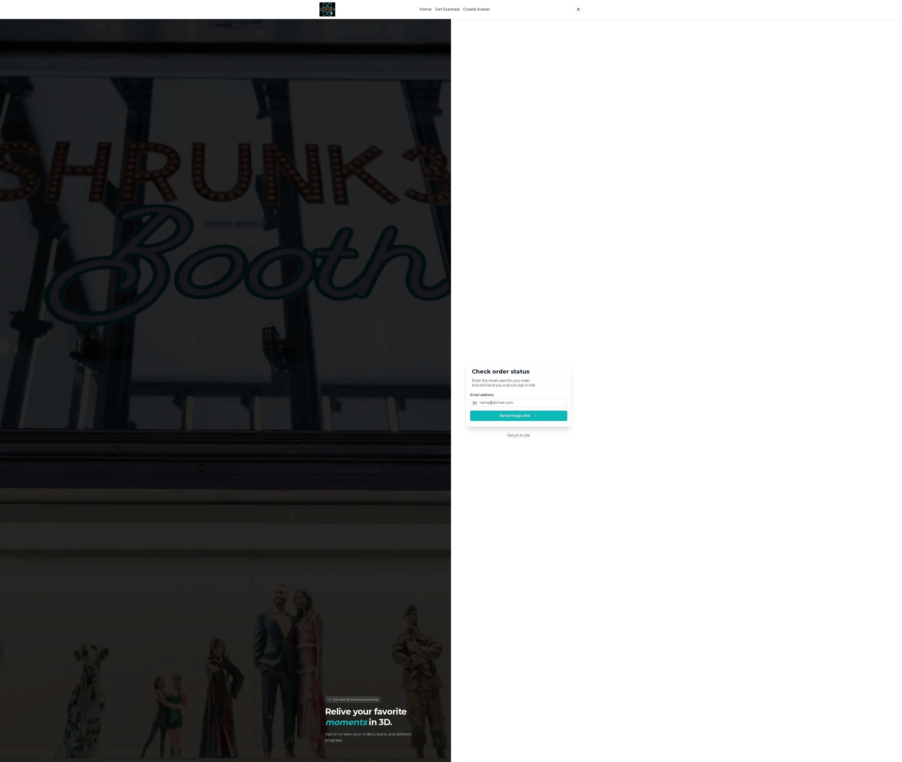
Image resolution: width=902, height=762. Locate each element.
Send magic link (515, 415)
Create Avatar (476, 9)
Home (426, 9)
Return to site (518, 435)
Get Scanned (447, 9)
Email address (482, 395)
